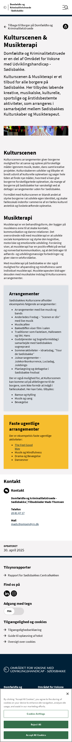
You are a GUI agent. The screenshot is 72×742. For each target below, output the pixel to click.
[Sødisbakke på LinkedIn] (7, 595)
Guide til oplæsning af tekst (25, 636)
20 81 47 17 (18, 513)
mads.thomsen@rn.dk (25, 524)
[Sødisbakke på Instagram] (14, 595)
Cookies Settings (36, 713)
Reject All (36, 724)
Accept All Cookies (36, 735)
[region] (36, 715)
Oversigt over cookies (21, 642)
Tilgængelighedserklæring (25, 630)
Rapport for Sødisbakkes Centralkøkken (33, 575)
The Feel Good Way (24, 446)
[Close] (68, 694)
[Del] (65, 26)
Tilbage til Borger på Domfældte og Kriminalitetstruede (30, 27)
